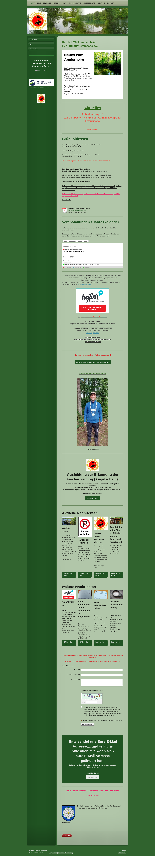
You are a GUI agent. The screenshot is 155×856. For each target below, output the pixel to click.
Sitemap (44, 850)
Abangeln (67, 262)
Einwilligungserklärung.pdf (77, 210)
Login (124, 850)
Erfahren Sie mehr (68, 574)
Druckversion (35, 850)
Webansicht (122, 853)
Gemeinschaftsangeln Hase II (75, 251)
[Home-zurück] (41, 98)
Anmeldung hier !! (93, 498)
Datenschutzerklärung (65, 853)
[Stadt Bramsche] (68, 813)
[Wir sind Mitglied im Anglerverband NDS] (41, 82)
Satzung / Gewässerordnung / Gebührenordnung (92, 362)
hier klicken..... (93, 777)
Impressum (53, 853)
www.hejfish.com (84, 285)
